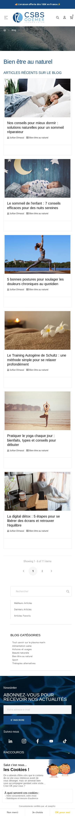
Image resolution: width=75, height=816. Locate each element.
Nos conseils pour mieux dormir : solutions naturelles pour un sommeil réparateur (35, 127)
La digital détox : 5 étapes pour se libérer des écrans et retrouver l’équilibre (33, 520)
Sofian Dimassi (16, 137)
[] (68, 591)
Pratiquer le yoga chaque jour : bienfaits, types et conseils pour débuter (31, 440)
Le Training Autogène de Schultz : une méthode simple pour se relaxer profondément (36, 359)
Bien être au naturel (38, 137)
